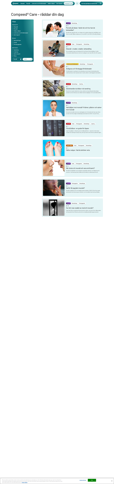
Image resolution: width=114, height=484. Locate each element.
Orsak (15, 42)
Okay (92, 480)
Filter (14, 22)
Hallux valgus (51, 3)
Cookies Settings (83, 480)
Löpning (16, 52)
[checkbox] (12, 27)
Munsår (28, 3)
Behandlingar (17, 40)
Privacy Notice (24, 482)
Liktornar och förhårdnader (39, 3)
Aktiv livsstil (17, 54)
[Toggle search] (77, 3)
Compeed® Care (68, 3)
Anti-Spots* (59, 3)
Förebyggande (17, 44)
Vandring (16, 50)
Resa (15, 56)
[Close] (111, 480)
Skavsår (23, 3)
